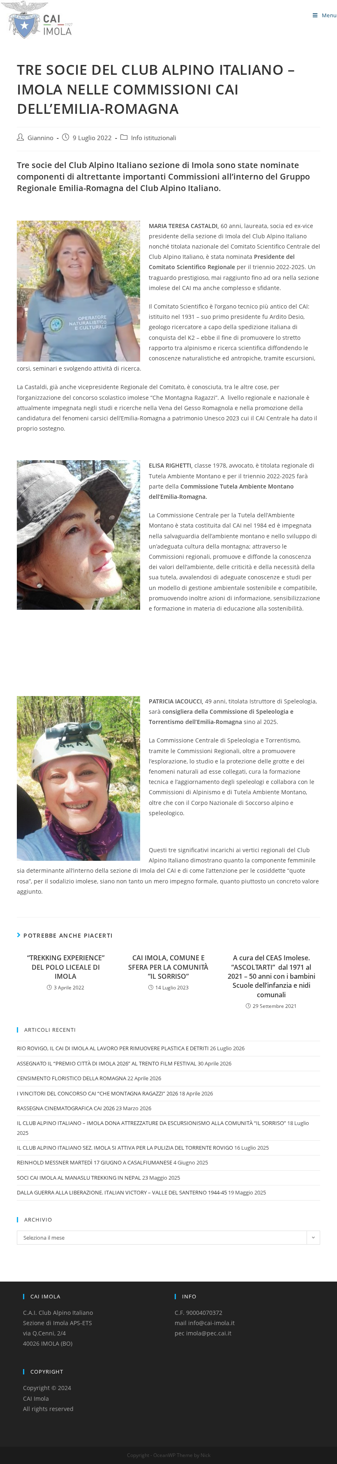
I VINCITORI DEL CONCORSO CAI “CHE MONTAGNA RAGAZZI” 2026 (97, 1093)
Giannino (40, 138)
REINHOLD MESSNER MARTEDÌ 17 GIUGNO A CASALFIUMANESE (94, 1162)
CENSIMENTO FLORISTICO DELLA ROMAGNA (71, 1078)
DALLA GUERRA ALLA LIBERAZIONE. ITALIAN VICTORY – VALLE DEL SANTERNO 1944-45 (122, 1192)
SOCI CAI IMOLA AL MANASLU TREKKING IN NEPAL (79, 1177)
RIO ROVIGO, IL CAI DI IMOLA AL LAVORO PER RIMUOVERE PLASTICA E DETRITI (113, 1048)
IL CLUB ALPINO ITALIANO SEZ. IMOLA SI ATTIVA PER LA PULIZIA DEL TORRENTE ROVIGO (125, 1147)
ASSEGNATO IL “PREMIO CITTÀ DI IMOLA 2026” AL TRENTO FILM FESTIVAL (106, 1063)
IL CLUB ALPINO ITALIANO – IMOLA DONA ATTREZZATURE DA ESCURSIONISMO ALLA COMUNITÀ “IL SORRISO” (151, 1123)
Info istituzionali (153, 138)
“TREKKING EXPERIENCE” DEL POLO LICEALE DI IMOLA (65, 967)
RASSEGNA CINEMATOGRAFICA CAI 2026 (66, 1108)
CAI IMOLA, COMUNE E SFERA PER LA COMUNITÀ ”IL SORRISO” (168, 967)
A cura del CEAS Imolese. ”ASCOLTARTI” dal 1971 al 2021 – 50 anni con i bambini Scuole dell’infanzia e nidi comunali (271, 976)
